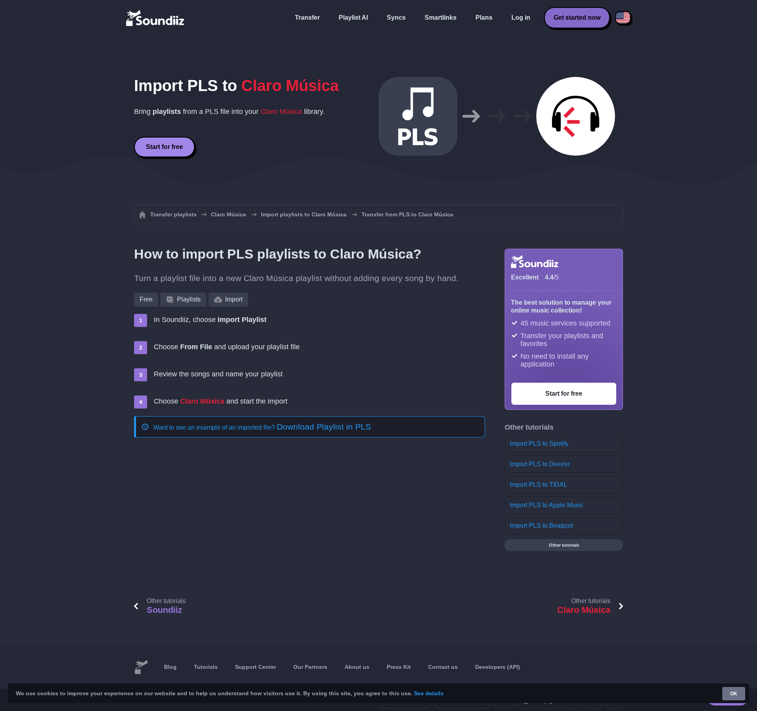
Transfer (307, 17)
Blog (170, 667)
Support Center (255, 667)
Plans (483, 17)
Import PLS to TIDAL (538, 484)
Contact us (443, 667)
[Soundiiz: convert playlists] (141, 667)
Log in (520, 17)
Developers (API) (497, 667)
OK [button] (733, 693)
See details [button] (429, 693)
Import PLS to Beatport (541, 525)
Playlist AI (353, 17)
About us (357, 667)
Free (146, 299)
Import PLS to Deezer (540, 464)
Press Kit (399, 667)
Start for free (164, 146)
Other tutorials (564, 545)
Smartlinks (441, 17)
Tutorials (206, 667)
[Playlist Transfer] (155, 17)
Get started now (577, 17)
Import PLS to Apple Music (547, 505)
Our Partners (310, 667)
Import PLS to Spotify (539, 443)
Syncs (396, 17)
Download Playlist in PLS (324, 426)
